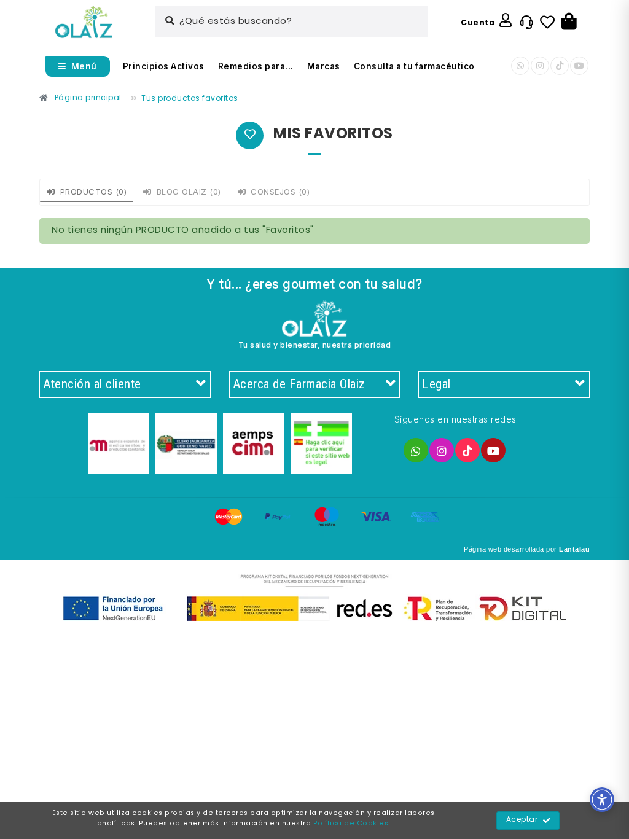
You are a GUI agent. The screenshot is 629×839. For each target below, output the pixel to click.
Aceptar (522, 820)
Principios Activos (164, 66)
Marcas (323, 66)
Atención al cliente (92, 384)
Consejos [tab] (280, 192)
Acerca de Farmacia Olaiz (299, 384)
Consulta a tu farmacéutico (414, 66)
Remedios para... (256, 66)
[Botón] (569, 22)
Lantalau (574, 549)
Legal (436, 384)
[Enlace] (84, 22)
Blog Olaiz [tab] (189, 192)
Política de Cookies (351, 823)
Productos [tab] (93, 192)
